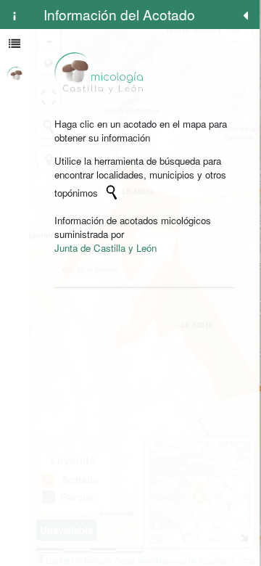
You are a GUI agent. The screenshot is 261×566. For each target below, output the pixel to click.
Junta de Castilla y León (105, 248)
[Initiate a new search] (112, 192)
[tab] (14, 14)
